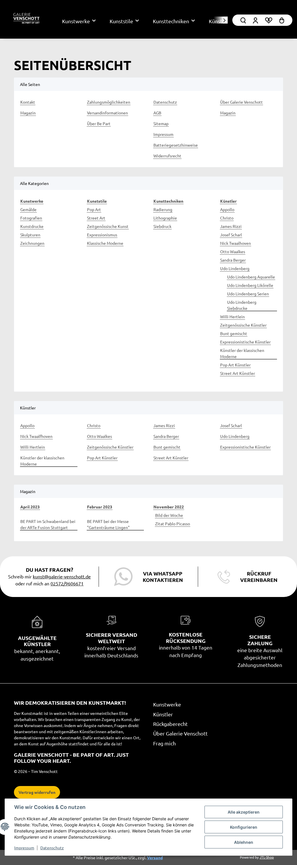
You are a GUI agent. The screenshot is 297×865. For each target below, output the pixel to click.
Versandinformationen (107, 112)
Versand (155, 857)
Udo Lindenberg (234, 268)
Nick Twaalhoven (235, 243)
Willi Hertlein (232, 316)
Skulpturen (30, 234)
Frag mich (164, 743)
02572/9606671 (67, 583)
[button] (255, 20)
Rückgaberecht (170, 724)
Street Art (96, 217)
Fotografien (31, 217)
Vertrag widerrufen (37, 792)
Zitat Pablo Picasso (172, 523)
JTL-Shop (267, 857)
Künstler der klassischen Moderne (242, 353)
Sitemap (161, 123)
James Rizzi (231, 226)
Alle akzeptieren (244, 812)
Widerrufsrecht (167, 155)
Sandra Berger (233, 259)
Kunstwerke (167, 704)
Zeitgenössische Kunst (107, 226)
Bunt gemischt (233, 333)
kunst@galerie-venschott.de (62, 576)
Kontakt (27, 102)
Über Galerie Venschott (241, 102)
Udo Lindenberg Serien (248, 293)
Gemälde (28, 209)
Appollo (227, 209)
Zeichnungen (32, 243)
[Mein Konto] (243, 20)
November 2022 (168, 506)
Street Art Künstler (237, 373)
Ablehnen (243, 842)
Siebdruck (162, 226)
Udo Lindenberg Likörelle (250, 285)
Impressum (24, 847)
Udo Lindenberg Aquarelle (251, 276)
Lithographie (165, 217)
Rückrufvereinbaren (259, 576)
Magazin (28, 112)
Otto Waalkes (232, 251)
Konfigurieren (243, 827)
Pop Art (94, 209)
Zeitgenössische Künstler (243, 325)
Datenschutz (52, 847)
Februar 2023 (99, 506)
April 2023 (30, 506)
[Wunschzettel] (269, 20)
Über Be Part (99, 123)
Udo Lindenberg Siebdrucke (241, 305)
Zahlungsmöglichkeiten (108, 102)
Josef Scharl (231, 234)
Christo (226, 217)
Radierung (162, 209)
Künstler (163, 714)
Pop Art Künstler (235, 364)
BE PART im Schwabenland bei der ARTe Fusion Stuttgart (47, 524)
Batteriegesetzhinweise (175, 145)
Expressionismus (102, 234)
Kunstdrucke (32, 226)
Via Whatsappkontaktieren (163, 576)
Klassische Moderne (105, 243)
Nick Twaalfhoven (36, 436)
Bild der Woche (169, 515)
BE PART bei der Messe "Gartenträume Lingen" (108, 524)
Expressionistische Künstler (245, 341)
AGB (157, 112)
